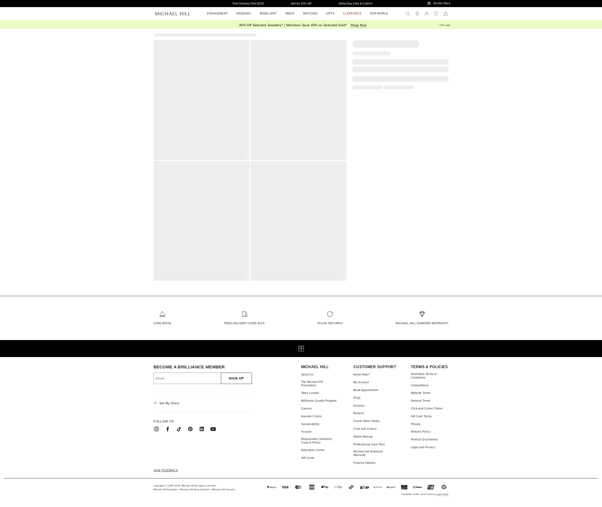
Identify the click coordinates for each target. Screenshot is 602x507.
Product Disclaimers (424, 439)
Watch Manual (363, 436)
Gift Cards (308, 458)
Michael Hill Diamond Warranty (421, 323)
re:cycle (306, 431)
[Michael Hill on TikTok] (179, 429)
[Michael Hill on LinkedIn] (202, 429)
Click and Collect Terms (427, 408)
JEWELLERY (268, 13)
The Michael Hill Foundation (312, 383)
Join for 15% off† (301, 3)
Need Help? (361, 374)
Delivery (359, 405)
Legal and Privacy (423, 447)
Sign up (236, 378)
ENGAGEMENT (217, 13)
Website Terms (421, 393)
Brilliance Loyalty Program (319, 400)
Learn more (441, 494)
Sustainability (310, 424)
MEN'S (290, 13)
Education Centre (313, 450)
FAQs (356, 398)
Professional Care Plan (369, 444)
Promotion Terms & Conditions (423, 375)
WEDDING (243, 13)
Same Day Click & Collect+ (355, 3)
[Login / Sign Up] (427, 13)
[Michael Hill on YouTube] (213, 429)
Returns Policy (421, 431)
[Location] (417, 13)
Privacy (416, 424)
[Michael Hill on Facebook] (168, 429)
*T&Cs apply (444, 25)
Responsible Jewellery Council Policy (316, 440)
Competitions (420, 385)
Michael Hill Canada (223, 489)
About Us (307, 374)
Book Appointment (365, 390)
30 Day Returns (330, 323)
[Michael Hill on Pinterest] (190, 429)
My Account (361, 382)
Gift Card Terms (421, 416)
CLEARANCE (352, 13)
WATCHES (310, 13)
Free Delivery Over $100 (248, 3)
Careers (306, 408)
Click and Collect (364, 428)
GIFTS (330, 13)
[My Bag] (445, 13)
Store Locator (310, 393)
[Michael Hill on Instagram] (156, 429)
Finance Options (364, 462)
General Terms (421, 400)
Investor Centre (311, 416)
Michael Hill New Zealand (194, 489)
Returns (358, 413)
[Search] (408, 13)
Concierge (162, 323)
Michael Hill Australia (165, 489)
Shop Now (359, 25)
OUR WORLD (379, 13)
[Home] (172, 14)
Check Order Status (366, 421)
